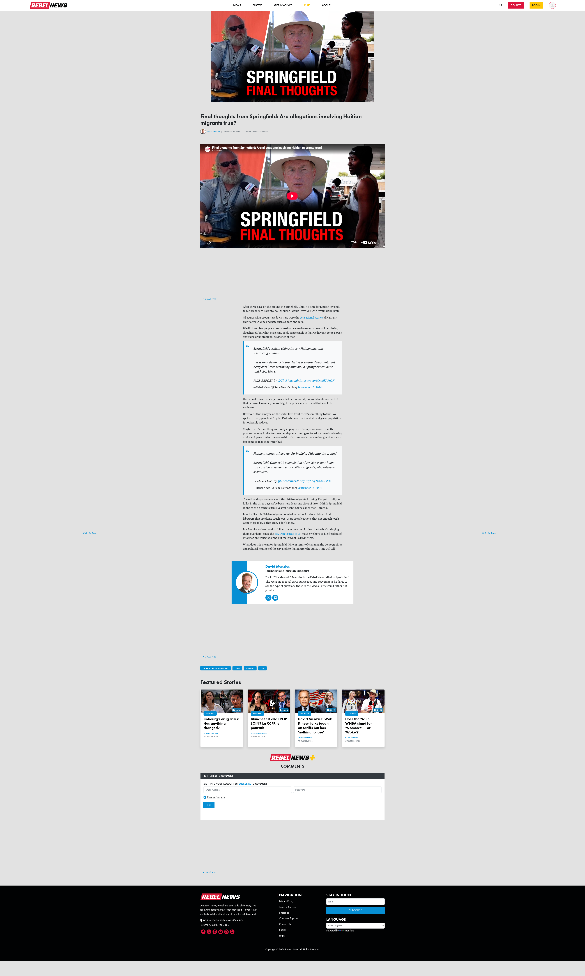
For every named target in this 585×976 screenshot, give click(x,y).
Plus (307, 5)
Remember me (216, 797)
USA (262, 668)
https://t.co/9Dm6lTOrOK (316, 380)
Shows (257, 5)
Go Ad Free (91, 533)
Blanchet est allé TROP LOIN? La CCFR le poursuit (269, 723)
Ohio (237, 668)
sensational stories (311, 317)
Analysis (250, 668)
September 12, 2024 (310, 387)
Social (282, 930)
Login (282, 935)
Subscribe (284, 913)
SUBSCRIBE (245, 783)
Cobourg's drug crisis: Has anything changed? (221, 723)
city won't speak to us (288, 533)
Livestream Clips (305, 738)
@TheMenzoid (287, 380)
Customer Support (288, 918)
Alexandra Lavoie (259, 733)
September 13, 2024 (310, 488)
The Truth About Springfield (215, 668)
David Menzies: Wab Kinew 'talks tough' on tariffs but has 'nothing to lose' (315, 725)
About (326, 5)
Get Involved (283, 5)
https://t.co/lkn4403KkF (315, 481)
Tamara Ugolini (211, 733)
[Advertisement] (95, 484)
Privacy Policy (286, 901)
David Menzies (213, 131)
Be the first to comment (256, 131)
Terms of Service (287, 907)
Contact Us (285, 924)
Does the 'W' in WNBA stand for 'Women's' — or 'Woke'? (358, 725)
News (237, 5)
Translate (349, 930)
